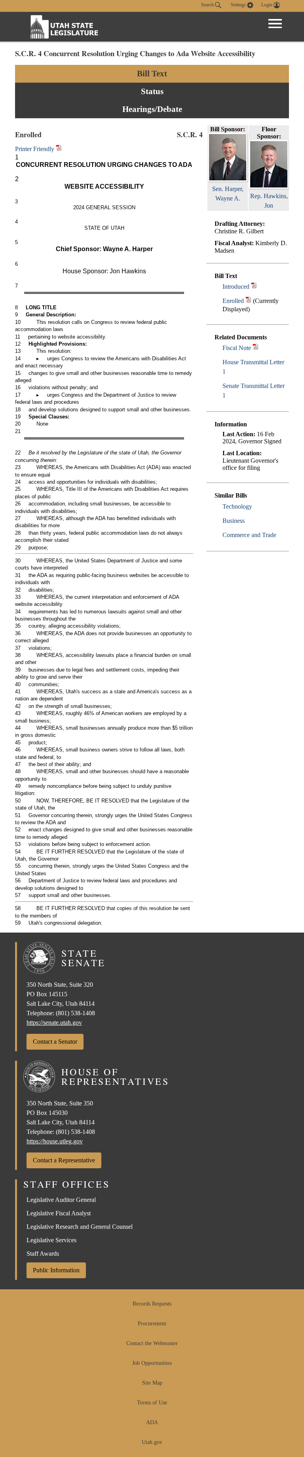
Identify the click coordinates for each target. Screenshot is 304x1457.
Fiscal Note (236, 347)
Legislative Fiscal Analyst (59, 1213)
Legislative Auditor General (61, 1199)
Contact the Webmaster (152, 1343)
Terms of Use (152, 1403)
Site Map (152, 1383)
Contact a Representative (64, 1160)
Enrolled (233, 300)
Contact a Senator (55, 1041)
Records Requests (152, 1304)
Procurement (152, 1323)
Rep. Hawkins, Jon (269, 201)
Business (233, 520)
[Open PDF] (254, 286)
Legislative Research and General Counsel (80, 1226)
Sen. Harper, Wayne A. (227, 193)
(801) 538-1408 (75, 1013)
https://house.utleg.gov (55, 1141)
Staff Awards (43, 1253)
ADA (152, 1422)
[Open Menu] (275, 23)
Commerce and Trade (249, 535)
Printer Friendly (35, 149)
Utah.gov (152, 1442)
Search (208, 5)
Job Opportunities (152, 1363)
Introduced (235, 286)
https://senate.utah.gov (54, 1022)
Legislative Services (51, 1240)
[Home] (64, 27)
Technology (237, 506)
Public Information (56, 1270)
